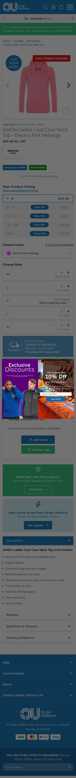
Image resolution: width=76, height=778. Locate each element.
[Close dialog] (71, 361)
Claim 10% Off (55, 399)
